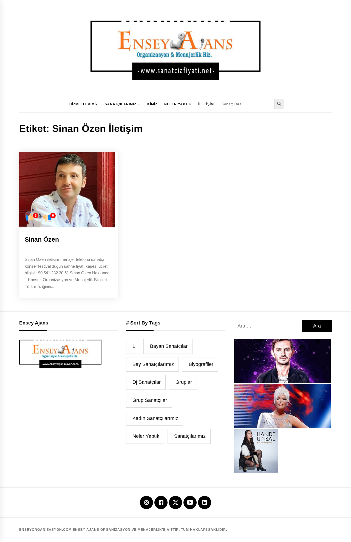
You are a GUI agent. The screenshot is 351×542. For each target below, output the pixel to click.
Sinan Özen (42, 239)
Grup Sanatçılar (149, 400)
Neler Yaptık (177, 104)
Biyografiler (201, 364)
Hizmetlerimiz (83, 104)
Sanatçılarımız (120, 104)
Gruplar (184, 382)
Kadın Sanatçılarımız (155, 418)
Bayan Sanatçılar (169, 346)
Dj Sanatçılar (146, 382)
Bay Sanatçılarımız (153, 364)
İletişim (206, 104)
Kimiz (152, 104)
